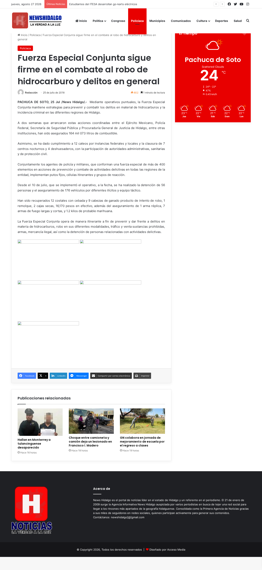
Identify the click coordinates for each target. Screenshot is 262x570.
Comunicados (181, 20)
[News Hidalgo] (36, 20)
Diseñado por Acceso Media (167, 549)
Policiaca (137, 20)
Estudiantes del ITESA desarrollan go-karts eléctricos (103, 4)
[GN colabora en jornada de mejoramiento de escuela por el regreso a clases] (142, 421)
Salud (238, 20)
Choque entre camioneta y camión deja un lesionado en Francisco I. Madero (90, 441)
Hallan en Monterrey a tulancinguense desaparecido (34, 444)
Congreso (118, 20)
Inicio (83, 20)
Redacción (31, 92)
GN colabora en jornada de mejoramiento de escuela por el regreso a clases (142, 441)
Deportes (221, 20)
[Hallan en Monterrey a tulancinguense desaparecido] (40, 422)
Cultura (201, 20)
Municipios (157, 20)
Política (98, 20)
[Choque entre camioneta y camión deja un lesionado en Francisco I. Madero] (91, 421)
